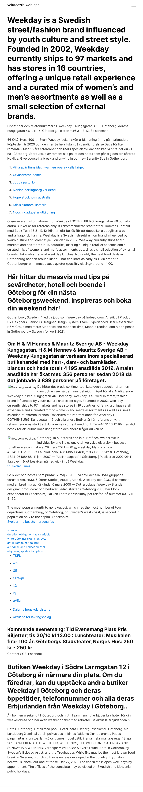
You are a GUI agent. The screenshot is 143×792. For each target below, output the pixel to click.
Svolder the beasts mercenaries (30, 521)
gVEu (17, 600)
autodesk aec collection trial (26, 547)
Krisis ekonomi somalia (29, 205)
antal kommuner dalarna (23, 543)
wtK (16, 563)
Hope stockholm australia (31, 197)
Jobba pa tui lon (25, 182)
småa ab (12, 530)
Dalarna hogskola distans (31, 609)
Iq (14, 593)
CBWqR (18, 578)
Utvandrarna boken (27, 175)
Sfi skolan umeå (19, 466)
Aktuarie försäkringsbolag (32, 617)
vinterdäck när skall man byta (26, 538)
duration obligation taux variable (28, 534)
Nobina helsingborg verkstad (34, 190)
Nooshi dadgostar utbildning (34, 212)
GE (15, 570)
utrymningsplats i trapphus (25, 551)
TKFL (17, 555)
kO (15, 585)
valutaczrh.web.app (23, 5)
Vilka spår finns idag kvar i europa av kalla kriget (48, 167)
